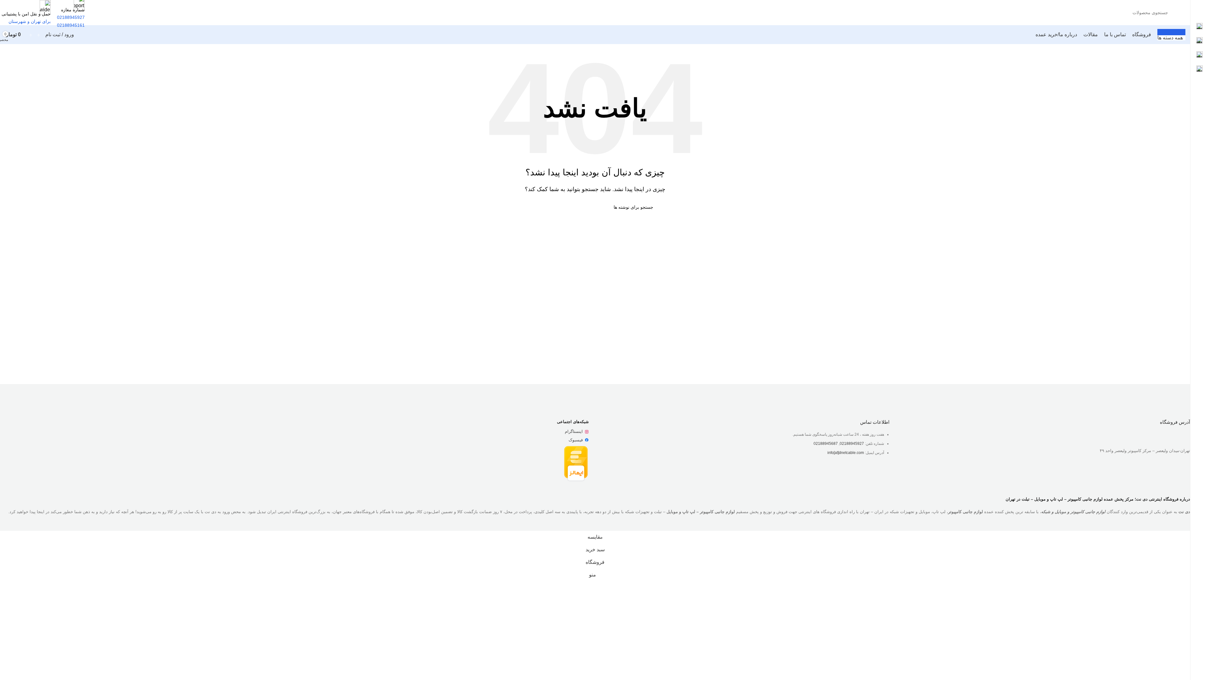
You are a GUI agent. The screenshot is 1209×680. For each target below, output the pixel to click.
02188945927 (852, 443)
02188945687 (826, 443)
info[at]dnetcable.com (845, 452)
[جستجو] (101, 12)
